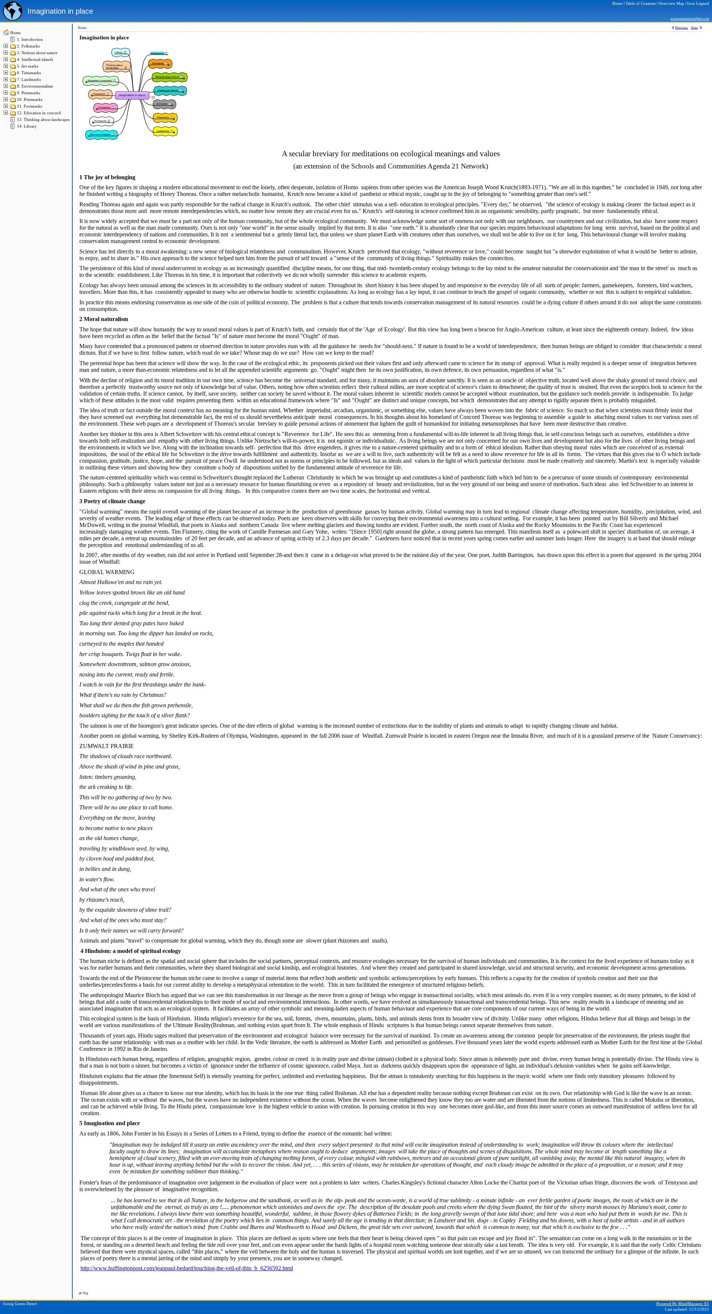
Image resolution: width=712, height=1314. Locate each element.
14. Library (27, 126)
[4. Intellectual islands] (13, 61)
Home (15, 33)
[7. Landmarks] (13, 81)
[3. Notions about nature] (13, 55)
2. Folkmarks (28, 46)
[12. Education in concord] (13, 115)
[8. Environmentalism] (13, 88)
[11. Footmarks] (13, 108)
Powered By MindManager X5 (682, 1304)
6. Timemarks (29, 73)
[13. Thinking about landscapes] (13, 121)
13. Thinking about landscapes (43, 120)
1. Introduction (30, 39)
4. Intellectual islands (35, 60)
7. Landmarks (29, 80)
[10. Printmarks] (13, 101)
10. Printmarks (29, 100)
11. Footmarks (29, 106)
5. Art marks (27, 66)
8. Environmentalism (35, 86)
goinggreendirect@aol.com (689, 19)
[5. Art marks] (13, 68)
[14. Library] (13, 128)
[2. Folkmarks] (13, 48)
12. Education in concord (39, 113)
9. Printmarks (28, 93)
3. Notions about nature (37, 53)
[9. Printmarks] (13, 95)
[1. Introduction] (13, 41)
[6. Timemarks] (13, 75)
